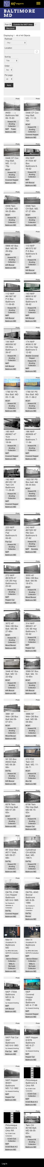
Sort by (8, 57)
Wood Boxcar (31, 597)
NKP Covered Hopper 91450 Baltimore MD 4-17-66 (31, 998)
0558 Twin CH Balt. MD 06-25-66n (12, 208)
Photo (18, 99)
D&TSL (8, 771)
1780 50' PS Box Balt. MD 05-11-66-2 (32, 394)
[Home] (15, 3)
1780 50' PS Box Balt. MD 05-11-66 (12, 394)
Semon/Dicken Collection (11, 960)
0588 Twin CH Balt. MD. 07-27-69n (32, 208)
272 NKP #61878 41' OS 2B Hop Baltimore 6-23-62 (11, 580)
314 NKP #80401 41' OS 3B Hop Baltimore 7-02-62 (32, 628)
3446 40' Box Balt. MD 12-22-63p (12, 674)
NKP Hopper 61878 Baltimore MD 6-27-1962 (32, 1042)
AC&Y (28, 124)
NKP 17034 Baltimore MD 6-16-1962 (11, 995)
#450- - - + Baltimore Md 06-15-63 (12, 115)
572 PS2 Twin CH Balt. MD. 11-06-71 (32, 763)
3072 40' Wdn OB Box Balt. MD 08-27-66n (12, 627)
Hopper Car (9, 600)
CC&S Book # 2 (32, 1102)
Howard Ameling (13, 1003)
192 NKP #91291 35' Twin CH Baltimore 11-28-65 (11, 485)
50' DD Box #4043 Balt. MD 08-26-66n (11, 763)
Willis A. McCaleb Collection (12, 966)
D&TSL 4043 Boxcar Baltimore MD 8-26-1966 (32, 897)
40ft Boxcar (30, 182)
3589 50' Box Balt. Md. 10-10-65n (32, 674)
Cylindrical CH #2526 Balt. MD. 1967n (31, 853)
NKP (7, 129)
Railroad (8, 39)
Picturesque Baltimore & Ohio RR (31, 1082)
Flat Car (8, 542)
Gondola (34, 549)
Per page (9, 75)
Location (8, 48)
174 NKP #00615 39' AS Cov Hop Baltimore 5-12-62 (32, 347)
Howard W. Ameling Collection (12, 123)
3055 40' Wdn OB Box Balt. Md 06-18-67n (32, 579)
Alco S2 (28, 781)
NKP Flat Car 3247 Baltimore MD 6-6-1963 (12, 1041)
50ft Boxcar (30, 270)
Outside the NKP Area (23, 24)
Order (7, 66)
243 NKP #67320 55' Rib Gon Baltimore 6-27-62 (32, 533)
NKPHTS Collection (12, 953)
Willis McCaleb (12, 951)
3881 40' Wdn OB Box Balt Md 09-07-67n (12, 717)
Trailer (13, 129)
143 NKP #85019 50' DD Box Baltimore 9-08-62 (32, 299)
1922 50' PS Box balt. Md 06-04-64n (32, 482)
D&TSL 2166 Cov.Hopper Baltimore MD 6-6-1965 (12, 896)
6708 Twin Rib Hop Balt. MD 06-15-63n (32, 808)
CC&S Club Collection (32, 1095)
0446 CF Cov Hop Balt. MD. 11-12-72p (12, 161)
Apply (9, 85)
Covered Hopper (32, 134)
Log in (4, 1163)
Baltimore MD (10, 132)
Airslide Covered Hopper (32, 357)
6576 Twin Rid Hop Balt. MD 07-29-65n (12, 808)
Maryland (10, 28)
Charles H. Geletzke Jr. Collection (10, 905)
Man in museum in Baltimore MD (11, 943)
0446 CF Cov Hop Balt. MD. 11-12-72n (32, 116)
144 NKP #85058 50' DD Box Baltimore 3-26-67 (11, 347)
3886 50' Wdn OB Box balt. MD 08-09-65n (32, 717)
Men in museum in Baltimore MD (31, 943)
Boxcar (28, 916)
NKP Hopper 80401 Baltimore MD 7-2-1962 (12, 1084)
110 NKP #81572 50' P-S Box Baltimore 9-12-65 (32, 251)
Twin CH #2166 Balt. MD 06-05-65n (31, 1129)
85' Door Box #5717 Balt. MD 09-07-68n (12, 853)
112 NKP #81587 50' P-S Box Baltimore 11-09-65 (11, 299)
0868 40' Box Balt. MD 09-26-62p (12, 248)
